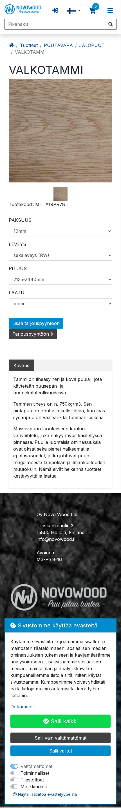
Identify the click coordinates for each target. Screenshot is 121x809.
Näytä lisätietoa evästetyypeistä (47, 794)
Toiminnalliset (35, 773)
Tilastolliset (32, 780)
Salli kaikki (63, 721)
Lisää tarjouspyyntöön (36, 323)
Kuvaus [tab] (21, 365)
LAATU (16, 292)
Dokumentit (22, 706)
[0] (92, 10)
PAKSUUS (20, 220)
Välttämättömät (36, 766)
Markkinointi (34, 786)
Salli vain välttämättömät (60, 738)
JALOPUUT (92, 45)
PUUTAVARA (58, 45)
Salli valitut (60, 751)
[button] (73, 10)
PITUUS (18, 268)
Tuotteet (29, 45)
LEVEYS (17, 244)
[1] (60, 193)
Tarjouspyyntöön (31, 334)
